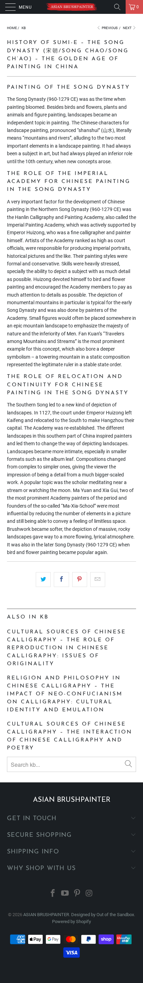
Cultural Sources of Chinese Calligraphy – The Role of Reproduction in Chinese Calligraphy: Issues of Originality (66, 648)
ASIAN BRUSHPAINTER (46, 914)
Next (127, 28)
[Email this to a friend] (97, 579)
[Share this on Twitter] (43, 579)
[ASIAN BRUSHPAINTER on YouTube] (65, 893)
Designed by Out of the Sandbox (102, 914)
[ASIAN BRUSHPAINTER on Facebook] (53, 893)
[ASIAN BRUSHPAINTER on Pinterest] (77, 893)
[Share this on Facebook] (61, 579)
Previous (109, 28)
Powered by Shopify (71, 921)
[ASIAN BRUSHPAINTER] (71, 7)
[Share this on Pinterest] (79, 579)
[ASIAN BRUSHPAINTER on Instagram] (89, 893)
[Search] (117, 7)
